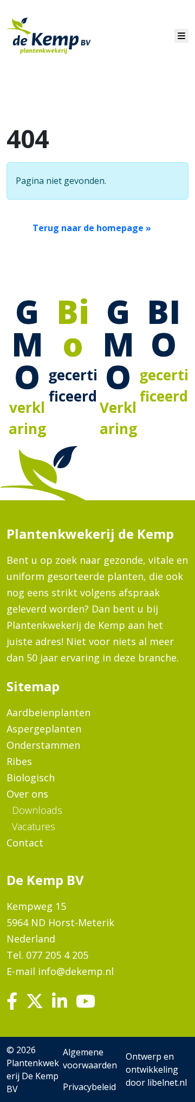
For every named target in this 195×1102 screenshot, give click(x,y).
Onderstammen (43, 744)
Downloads (37, 810)
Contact (24, 842)
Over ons (27, 793)
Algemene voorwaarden (90, 1058)
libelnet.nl (167, 1082)
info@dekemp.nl (76, 971)
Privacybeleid (89, 1087)
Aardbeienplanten (48, 712)
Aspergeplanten (43, 728)
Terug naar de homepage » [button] (91, 228)
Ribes (19, 761)
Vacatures (33, 826)
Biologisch (30, 777)
